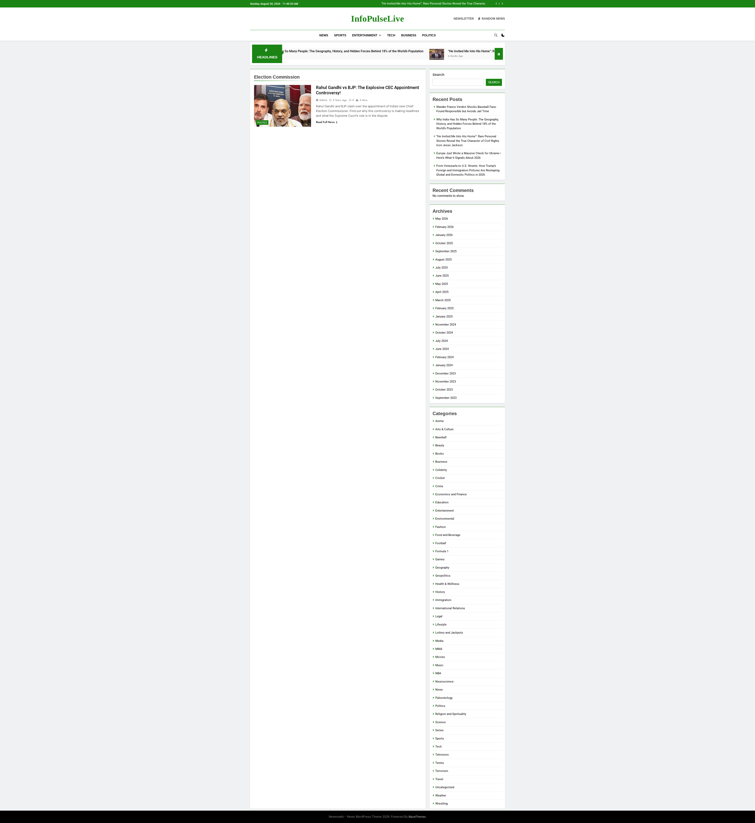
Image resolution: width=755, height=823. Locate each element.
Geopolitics (442, 575)
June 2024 (442, 349)
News (323, 35)
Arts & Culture (444, 429)
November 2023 (445, 381)
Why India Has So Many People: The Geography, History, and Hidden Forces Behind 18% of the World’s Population (293, 51)
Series (439, 730)
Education (441, 502)
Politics (429, 35)
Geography (442, 567)
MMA (438, 649)
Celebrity (441, 470)
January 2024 (444, 365)
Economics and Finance (451, 494)
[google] (266, 19)
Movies (440, 657)
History (440, 592)
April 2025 (441, 292)
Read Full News (325, 122)
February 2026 (444, 227)
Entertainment (364, 35)
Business (408, 35)
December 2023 (445, 373)
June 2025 (442, 275)
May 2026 (441, 218)
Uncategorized (444, 787)
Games (440, 559)
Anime (439, 421)
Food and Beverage (447, 535)
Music (439, 665)
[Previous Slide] (496, 3)
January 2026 (444, 235)
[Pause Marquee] (499, 54)
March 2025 (443, 300)
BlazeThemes (417, 816)
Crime (439, 486)
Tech (391, 35)
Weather (440, 795)
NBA (438, 673)
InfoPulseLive (377, 19)
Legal (438, 616)
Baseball (441, 437)
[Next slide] (502, 3)
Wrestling (441, 803)
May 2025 (441, 284)
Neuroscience (444, 681)
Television (442, 754)
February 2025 (444, 308)
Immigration (443, 600)
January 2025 (444, 316)
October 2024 (444, 332)
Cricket (440, 478)
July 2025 (441, 267)
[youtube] (271, 19)
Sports (340, 35)
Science (440, 722)
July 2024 (441, 341)
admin (323, 100)
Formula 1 (441, 551)
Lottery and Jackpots (449, 632)
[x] (262, 19)
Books (439, 453)
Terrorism (441, 771)
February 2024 (444, 357)
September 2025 (446, 251)
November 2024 (445, 324)
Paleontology (444, 698)
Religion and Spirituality (450, 714)
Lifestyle (441, 624)
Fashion (440, 527)
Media (439, 641)
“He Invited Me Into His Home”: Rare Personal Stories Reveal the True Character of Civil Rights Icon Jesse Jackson (433, 3)
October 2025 (444, 243)
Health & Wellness (447, 584)
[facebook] (252, 19)
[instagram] (257, 19)
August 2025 (443, 259)
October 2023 (444, 389)
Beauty (439, 445)
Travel (439, 779)
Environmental (444, 518)
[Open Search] (495, 35)
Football (440, 543)
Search (438, 75)
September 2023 (446, 398)
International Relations (450, 608)
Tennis (439, 763)
